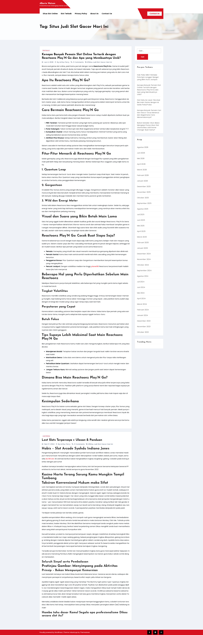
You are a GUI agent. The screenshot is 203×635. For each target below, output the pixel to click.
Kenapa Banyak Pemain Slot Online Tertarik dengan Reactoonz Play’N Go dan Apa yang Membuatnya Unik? (149, 90)
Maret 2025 (142, 237)
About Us (94, 13)
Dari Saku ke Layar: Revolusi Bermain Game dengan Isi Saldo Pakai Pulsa (148, 102)
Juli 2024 (140, 282)
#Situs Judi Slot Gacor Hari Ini (99, 62)
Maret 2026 (142, 169)
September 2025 (144, 203)
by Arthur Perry (63, 62)
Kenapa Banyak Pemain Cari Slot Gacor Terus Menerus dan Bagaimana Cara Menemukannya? (149, 113)
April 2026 (141, 164)
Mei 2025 (141, 225)
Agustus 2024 (142, 276)
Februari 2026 (143, 175)
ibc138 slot (50, 459)
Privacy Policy (81, 13)
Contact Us (107, 13)
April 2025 (141, 231)
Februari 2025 (143, 242)
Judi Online (46, 436)
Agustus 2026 (142, 147)
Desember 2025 (144, 186)
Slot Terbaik (66, 13)
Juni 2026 (141, 153)
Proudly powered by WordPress (51, 632)
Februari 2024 (143, 310)
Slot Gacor (46, 50)
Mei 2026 (141, 158)
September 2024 (144, 270)
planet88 (95, 266)
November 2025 (144, 192)
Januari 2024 (142, 315)
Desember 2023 (144, 321)
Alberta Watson (47, 3)
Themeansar (85, 632)
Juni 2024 (141, 287)
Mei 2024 (141, 293)
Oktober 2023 (143, 332)
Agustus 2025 (142, 209)
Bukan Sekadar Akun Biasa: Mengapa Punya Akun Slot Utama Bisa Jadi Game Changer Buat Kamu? (148, 126)
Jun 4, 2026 (49, 62)
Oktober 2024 (143, 265)
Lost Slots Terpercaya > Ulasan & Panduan (72, 440)
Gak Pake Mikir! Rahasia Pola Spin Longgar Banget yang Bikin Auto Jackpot (148, 77)
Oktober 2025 (143, 197)
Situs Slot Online (50, 13)
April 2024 (141, 298)
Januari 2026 (142, 181)
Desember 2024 (144, 253)
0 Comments (78, 62)
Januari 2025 (142, 248)
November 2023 (144, 326)
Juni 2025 (141, 220)
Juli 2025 (140, 214)
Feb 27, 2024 (49, 444)
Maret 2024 (142, 304)
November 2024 (144, 259)
